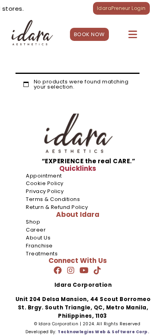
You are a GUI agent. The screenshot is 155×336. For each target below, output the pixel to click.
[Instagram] (70, 270)
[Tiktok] (97, 270)
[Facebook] (57, 270)
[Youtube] (84, 270)
